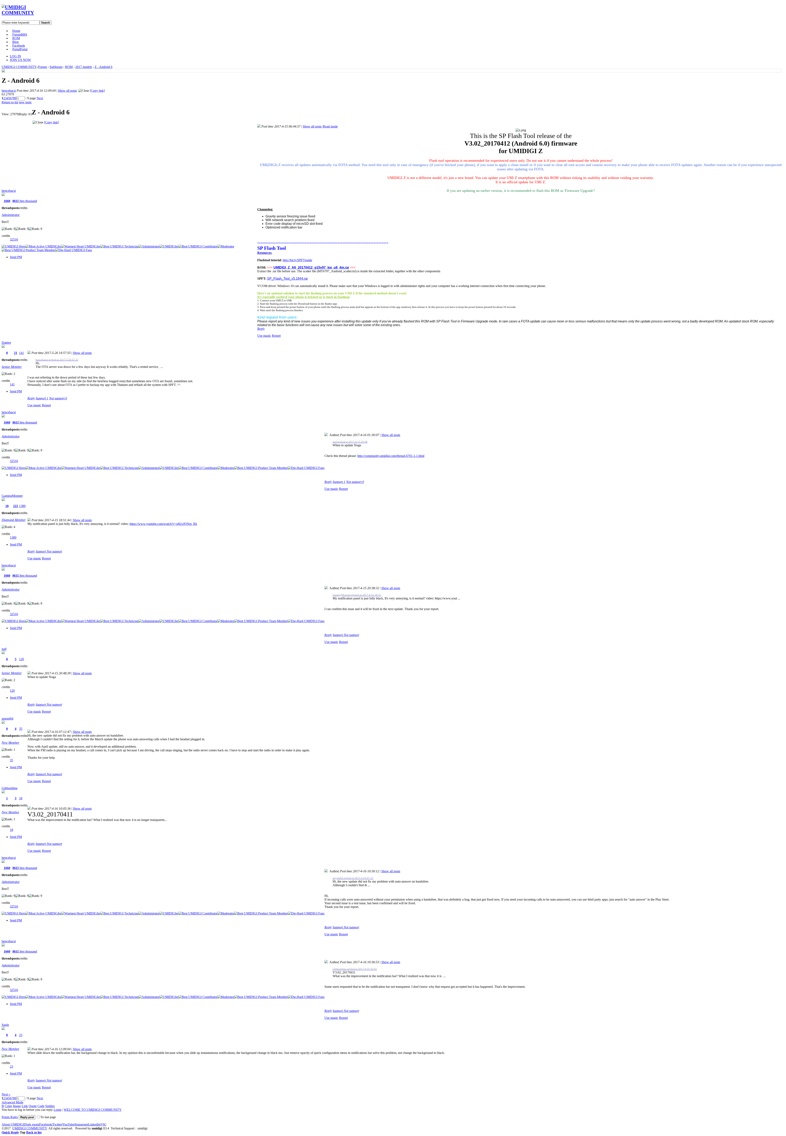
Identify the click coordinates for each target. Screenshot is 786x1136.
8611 (15, 201)
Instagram (81, 1124)
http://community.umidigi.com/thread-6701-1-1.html (390, 456)
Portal (19, 49)
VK (103, 1124)
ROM (16, 38)
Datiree (6, 342)
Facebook (18, 45)
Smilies (50, 1106)
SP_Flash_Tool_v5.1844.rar (287, 278)
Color (8, 1106)
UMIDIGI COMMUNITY (19, 67)
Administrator (11, 215)
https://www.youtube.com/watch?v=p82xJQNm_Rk (163, 524)
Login (57, 1109)
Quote (33, 1106)
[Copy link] (97, 90)
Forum (19, 34)
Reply (261, 328)
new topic (25, 102)
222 (15, 506)
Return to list (10, 102)
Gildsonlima (9, 788)
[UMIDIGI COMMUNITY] (24, 12)
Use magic (264, 335)
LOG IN (15, 56)
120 (21, 659)
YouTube (68, 1124)
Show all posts (67, 90)
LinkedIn (94, 1124)
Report (276, 335)
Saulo (5, 1024)
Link (25, 1106)
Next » (6, 1094)
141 (21, 353)
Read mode (330, 126)
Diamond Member (14, 520)
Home (16, 31)
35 (20, 728)
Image (17, 1106)
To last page (48, 1117)
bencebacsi (9, 90)
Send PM (16, 257)
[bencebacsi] (3, 71)
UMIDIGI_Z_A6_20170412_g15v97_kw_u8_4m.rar (311, 267)
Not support (58, 398)
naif (4, 649)
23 (20, 1035)
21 (15, 353)
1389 (22, 506)
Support (42, 398)
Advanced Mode (12, 1102)
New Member (10, 742)
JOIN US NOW (20, 60)
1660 (7, 201)
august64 (7, 718)
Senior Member (12, 366)
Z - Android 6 (103, 67)
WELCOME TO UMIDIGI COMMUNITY (93, 1109)
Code (40, 1106)
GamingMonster (12, 495)
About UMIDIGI (13, 1124)
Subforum (56, 67)
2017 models (83, 67)
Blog (15, 42)
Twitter (57, 1124)
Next (40, 98)
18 (7, 506)
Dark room (32, 1124)
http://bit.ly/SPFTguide (297, 260)
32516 (14, 239)
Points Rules (10, 1117)
